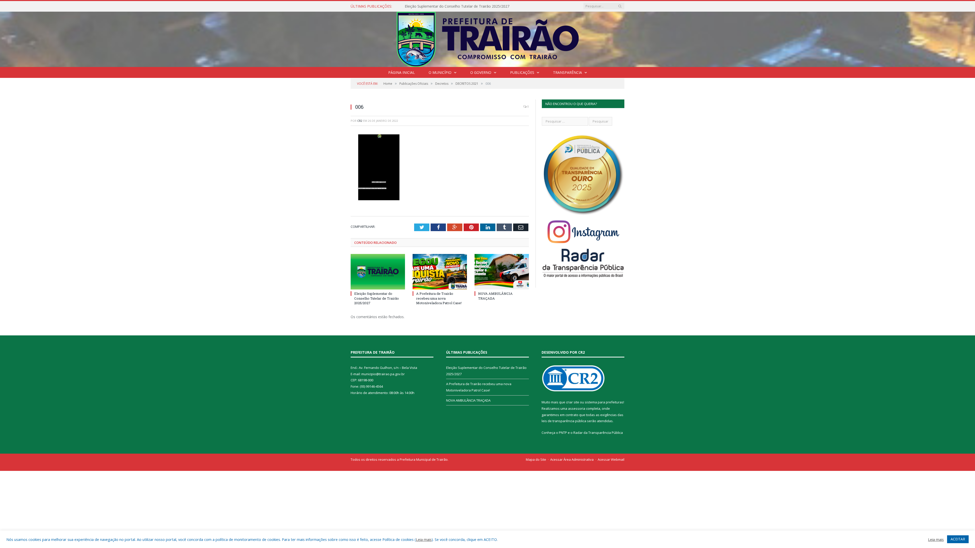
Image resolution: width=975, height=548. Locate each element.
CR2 (359, 121)
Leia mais (424, 539)
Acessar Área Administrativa (572, 459)
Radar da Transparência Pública (598, 432)
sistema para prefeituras (604, 402)
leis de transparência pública (564, 421)
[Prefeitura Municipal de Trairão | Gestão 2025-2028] (488, 38)
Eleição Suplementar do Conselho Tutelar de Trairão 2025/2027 (376, 298)
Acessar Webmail (611, 459)
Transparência (567, 72)
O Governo (480, 72)
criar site (572, 402)
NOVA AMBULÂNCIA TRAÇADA (468, 400)
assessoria (576, 408)
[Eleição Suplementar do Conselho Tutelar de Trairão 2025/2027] (378, 271)
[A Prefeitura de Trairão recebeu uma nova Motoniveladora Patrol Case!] (440, 271)
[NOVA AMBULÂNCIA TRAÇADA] (502, 271)
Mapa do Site (536, 459)
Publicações (522, 72)
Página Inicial (401, 72)
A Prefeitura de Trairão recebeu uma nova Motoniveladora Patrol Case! (463, 6)
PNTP (563, 432)
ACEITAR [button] (958, 539)
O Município (440, 72)
